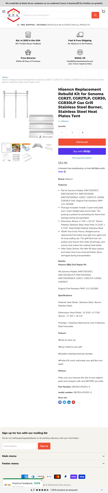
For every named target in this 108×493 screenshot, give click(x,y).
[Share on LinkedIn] (69, 402)
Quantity (62, 126)
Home (5, 77)
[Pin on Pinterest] (73, 402)
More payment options (82, 158)
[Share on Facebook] (60, 402)
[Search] (95, 15)
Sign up (44, 446)
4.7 (33, 490)
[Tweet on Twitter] (64, 402)
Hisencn (65, 121)
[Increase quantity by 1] (82, 132)
